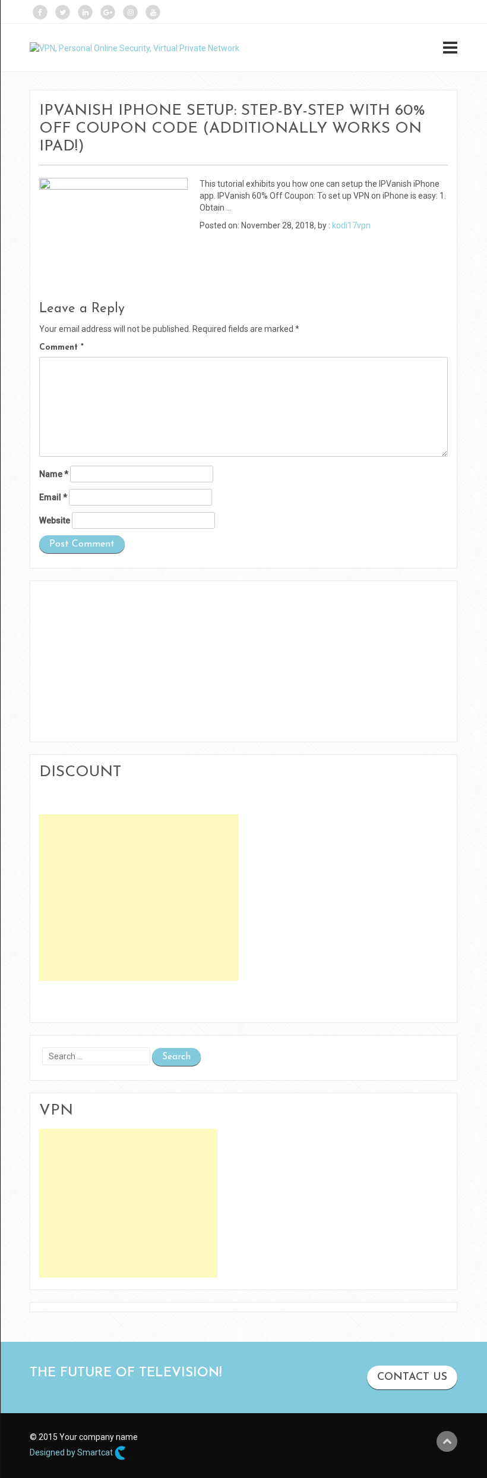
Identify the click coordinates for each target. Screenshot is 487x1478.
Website (54, 520)
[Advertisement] (139, 897)
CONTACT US (412, 1377)
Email (53, 497)
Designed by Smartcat (72, 1452)
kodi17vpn (351, 225)
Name (53, 474)
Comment (61, 347)
